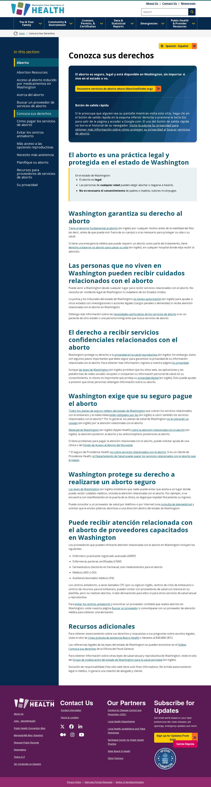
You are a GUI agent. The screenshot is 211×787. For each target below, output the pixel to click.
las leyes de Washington (94, 370)
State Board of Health (119, 751)
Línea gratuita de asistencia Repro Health (113, 638)
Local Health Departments (121, 721)
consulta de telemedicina (176, 504)
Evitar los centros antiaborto (30, 134)
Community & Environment (57, 23)
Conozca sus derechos (34, 113)
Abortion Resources (32, 72)
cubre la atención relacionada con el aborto (158, 430)
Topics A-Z (19, 756)
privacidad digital (148, 378)
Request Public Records (26, 742)
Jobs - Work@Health (24, 721)
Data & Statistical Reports (118, 23)
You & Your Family (26, 23)
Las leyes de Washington (84, 489)
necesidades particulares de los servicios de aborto (145, 314)
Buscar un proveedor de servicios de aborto (35, 104)
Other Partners (115, 758)
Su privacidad (27, 185)
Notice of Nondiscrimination (130, 782)
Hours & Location (70, 717)
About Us (152, 3)
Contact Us (169, 3)
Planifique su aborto (32, 162)
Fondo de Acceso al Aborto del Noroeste (108, 445)
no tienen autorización (147, 299)
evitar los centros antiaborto (92, 604)
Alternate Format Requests (98, 782)
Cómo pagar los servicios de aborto (36, 123)
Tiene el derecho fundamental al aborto (93, 228)
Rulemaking (20, 749)
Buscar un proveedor (125, 608)
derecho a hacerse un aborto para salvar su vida (98, 247)
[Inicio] (40, 9)
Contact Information (71, 710)
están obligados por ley (123, 415)
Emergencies (149, 23)
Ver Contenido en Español (27, 764)
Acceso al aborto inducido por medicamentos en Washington (37, 83)
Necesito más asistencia (35, 155)
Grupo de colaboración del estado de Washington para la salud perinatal (117, 660)
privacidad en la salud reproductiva (135, 355)
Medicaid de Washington (84, 430)
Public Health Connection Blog (29, 728)
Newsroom (188, 3)
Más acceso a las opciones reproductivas (35, 145)
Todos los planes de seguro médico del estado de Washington (107, 411)
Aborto (23, 62)
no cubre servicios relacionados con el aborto (138, 452)
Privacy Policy (74, 782)
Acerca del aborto (30, 95)
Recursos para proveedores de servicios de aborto (36, 173)
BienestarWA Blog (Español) (28, 735)
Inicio (22, 33)
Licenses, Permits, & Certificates (88, 23)
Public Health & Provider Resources (180, 23)
